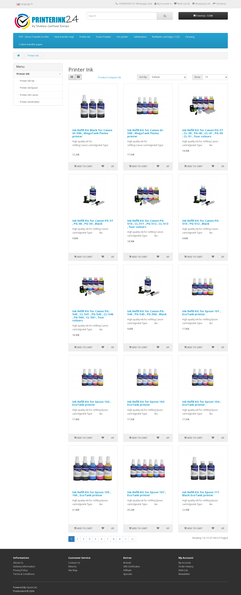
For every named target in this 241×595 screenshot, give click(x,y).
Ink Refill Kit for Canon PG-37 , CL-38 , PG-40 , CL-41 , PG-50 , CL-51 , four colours (202, 133)
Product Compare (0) (109, 77)
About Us (18, 562)
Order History (185, 566)
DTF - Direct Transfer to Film (34, 36)
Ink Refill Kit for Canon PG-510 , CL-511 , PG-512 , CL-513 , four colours (147, 224)
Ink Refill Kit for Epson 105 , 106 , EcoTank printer (91, 493)
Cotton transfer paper (31, 44)
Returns (72, 566)
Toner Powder (103, 36)
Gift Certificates (131, 566)
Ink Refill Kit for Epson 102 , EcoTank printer (91, 403)
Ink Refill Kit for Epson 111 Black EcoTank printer (200, 493)
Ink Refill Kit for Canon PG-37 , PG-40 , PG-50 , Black (92, 222)
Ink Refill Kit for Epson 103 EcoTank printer (145, 403)
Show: (197, 77)
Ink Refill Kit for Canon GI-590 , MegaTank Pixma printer (145, 133)
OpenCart (32, 587)
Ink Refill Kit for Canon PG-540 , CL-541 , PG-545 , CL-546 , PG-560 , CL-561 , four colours (92, 315)
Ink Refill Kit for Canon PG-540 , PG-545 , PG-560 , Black (147, 312)
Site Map (72, 570)
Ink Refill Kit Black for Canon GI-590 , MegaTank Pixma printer (92, 133)
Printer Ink (84, 36)
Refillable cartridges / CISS (166, 36)
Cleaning (189, 36)
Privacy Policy (20, 570)
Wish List (183, 570)
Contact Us (74, 562)
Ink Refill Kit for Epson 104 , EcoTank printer (201, 403)
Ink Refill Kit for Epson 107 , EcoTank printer (146, 493)
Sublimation (140, 36)
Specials (127, 574)
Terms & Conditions (23, 574)
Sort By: (143, 77)
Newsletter (184, 574)
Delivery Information (24, 566)
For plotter (122, 36)
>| (132, 539)
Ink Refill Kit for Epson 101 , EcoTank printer (201, 312)
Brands (127, 562)
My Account (184, 562)
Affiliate (127, 570)
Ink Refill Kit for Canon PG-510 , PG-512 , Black (201, 222)
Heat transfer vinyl (64, 36)
